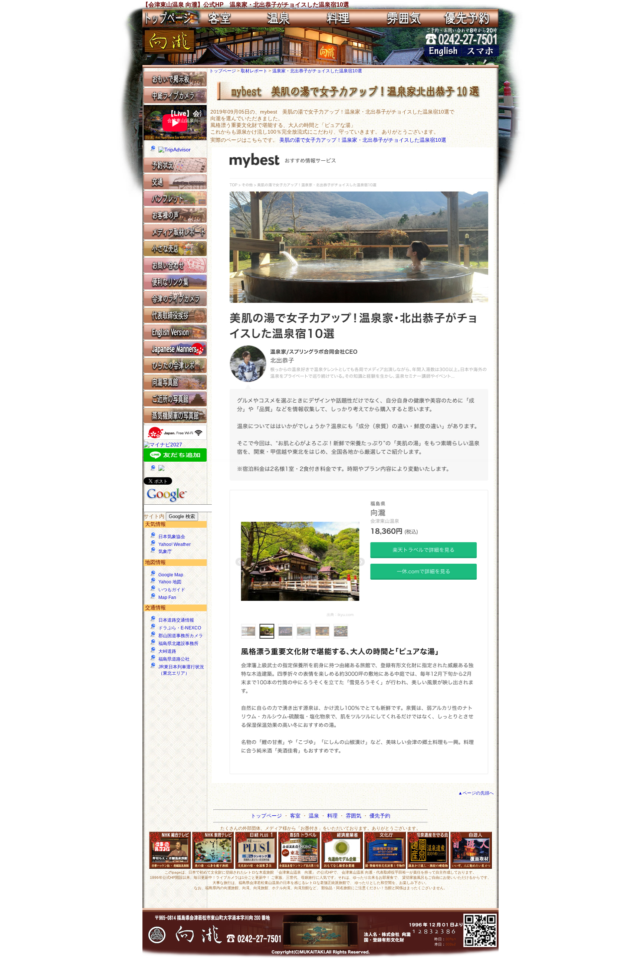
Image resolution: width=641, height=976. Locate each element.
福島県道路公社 (174, 659)
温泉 (314, 816)
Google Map (170, 574)
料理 (333, 816)
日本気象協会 (171, 536)
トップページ (223, 70)
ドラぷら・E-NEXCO (179, 628)
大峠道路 (167, 651)
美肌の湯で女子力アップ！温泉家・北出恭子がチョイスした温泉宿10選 (362, 140)
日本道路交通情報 (176, 620)
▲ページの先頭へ (476, 793)
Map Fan (167, 597)
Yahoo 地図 (169, 581)
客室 (296, 816)
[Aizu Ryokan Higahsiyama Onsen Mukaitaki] (442, 55)
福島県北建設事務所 (178, 643)
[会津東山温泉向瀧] (169, 52)
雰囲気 (354, 816)
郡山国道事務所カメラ (180, 635)
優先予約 (379, 816)
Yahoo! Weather (174, 544)
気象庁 (165, 551)
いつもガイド (171, 589)
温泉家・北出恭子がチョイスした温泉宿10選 (317, 70)
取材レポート (255, 70)
